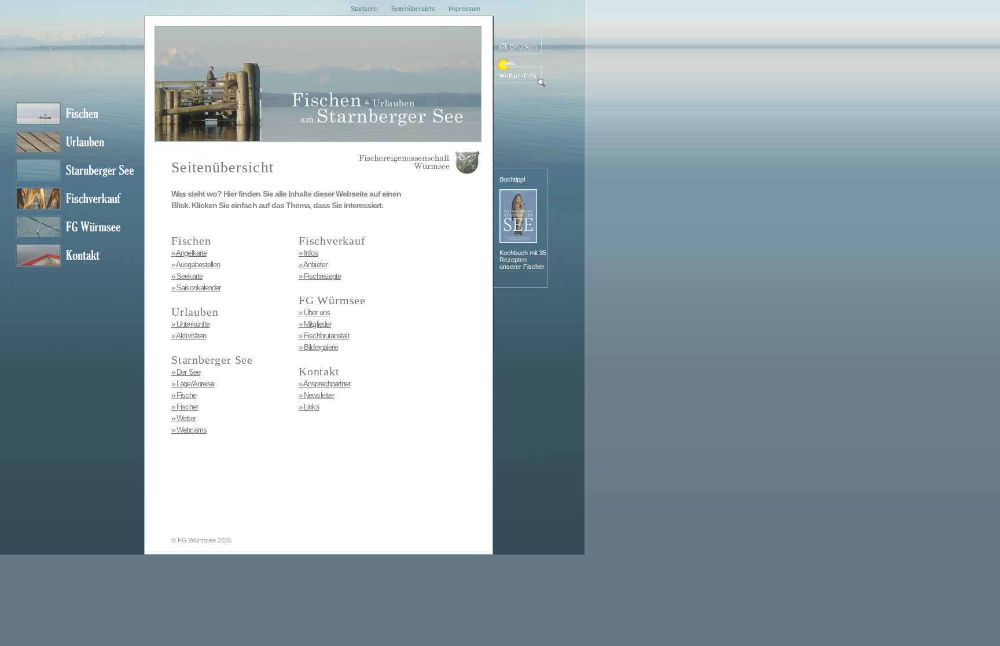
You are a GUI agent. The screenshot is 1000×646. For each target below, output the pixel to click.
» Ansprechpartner (325, 383)
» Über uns (314, 312)
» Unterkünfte (190, 324)
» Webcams (189, 430)
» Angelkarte (189, 253)
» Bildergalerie (318, 347)
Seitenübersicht (413, 8)
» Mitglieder (315, 324)
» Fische (183, 395)
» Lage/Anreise (192, 383)
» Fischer (184, 407)
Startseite (364, 8)
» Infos (308, 253)
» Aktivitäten (188, 335)
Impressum (464, 8)
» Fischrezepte (320, 276)
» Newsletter (316, 395)
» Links (309, 407)
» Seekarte (187, 276)
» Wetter (183, 418)
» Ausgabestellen (195, 264)
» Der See (185, 372)
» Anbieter (313, 264)
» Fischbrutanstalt (324, 335)
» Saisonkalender (195, 287)
